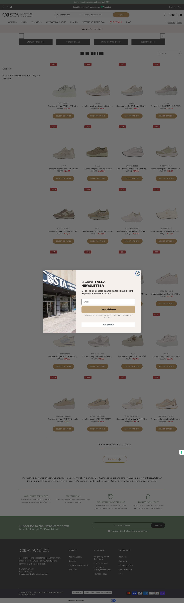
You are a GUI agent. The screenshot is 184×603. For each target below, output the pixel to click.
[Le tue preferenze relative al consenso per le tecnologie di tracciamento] (181, 452)
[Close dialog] (137, 273)
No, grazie (108, 324)
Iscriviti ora (108, 309)
